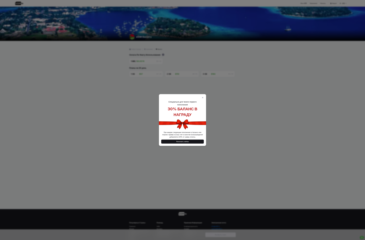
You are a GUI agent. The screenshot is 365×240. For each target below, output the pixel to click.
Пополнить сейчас (182, 141)
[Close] (203, 97)
